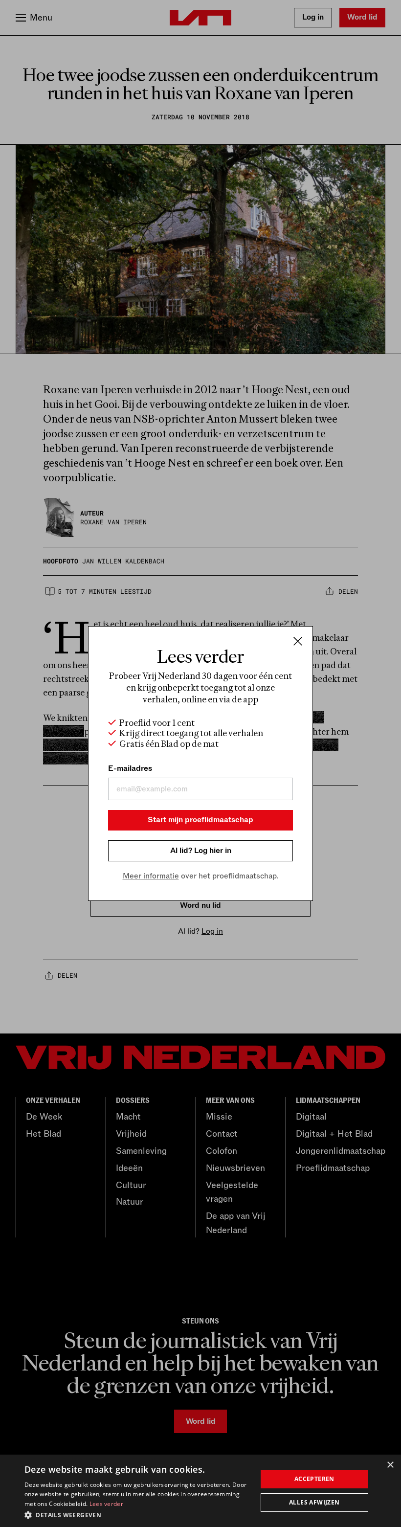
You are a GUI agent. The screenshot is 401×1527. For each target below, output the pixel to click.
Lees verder (106, 1504)
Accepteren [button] (314, 1479)
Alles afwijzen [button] (314, 1502)
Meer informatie (151, 876)
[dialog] (200, 1491)
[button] (137, 1514)
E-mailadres (130, 768)
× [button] (390, 1465)
